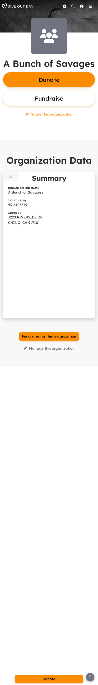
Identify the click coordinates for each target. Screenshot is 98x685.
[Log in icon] (81, 6)
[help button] (90, 677)
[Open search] (73, 6)
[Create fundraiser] (64, 6)
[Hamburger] (90, 6)
